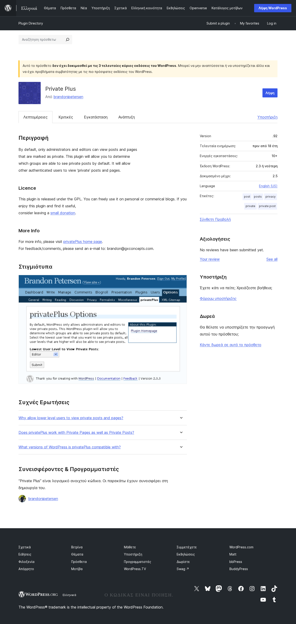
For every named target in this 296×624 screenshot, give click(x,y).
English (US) (268, 186)
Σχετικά (24, 547)
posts (258, 196)
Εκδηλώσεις (186, 554)
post (247, 196)
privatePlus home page (82, 241)
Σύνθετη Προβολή (215, 219)
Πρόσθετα (79, 562)
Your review (210, 259)
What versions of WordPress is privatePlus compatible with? (69, 447)
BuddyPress (238, 569)
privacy (270, 196)
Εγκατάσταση (96, 117)
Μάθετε (130, 547)
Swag (183, 569)
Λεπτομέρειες (35, 117)
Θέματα (77, 554)
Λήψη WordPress (273, 8)
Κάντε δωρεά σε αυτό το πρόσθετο (230, 344)
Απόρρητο (26, 569)
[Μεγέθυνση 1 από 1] (180, 281)
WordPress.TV (135, 569)
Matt (232, 554)
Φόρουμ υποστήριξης (218, 298)
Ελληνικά (69, 595)
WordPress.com (241, 547)
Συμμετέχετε (187, 547)
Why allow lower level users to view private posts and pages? (70, 418)
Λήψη (269, 93)
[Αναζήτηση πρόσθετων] (67, 39)
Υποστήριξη (267, 117)
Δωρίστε (183, 562)
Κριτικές (66, 117)
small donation (62, 213)
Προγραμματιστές (137, 562)
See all (272, 259)
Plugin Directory (30, 23)
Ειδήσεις (24, 554)
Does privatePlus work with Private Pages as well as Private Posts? (76, 432)
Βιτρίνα (77, 547)
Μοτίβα (77, 569)
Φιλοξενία (26, 562)
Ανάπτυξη (126, 117)
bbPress (235, 562)
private (250, 206)
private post (267, 206)
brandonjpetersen (68, 96)
